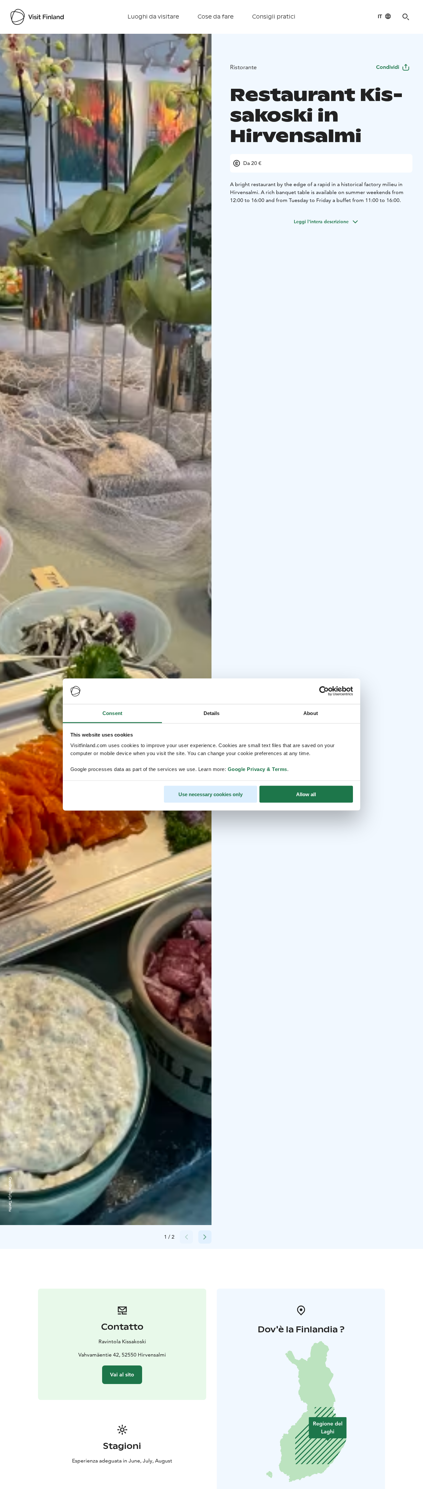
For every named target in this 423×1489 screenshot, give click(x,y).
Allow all (306, 794)
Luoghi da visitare (153, 16)
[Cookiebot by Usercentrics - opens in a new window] (324, 691)
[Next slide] (205, 1237)
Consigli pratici (273, 16)
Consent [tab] (112, 713)
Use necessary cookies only (210, 794)
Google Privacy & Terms (257, 769)
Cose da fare (216, 16)
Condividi (387, 67)
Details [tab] (212, 713)
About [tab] (310, 713)
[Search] (405, 17)
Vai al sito (122, 1374)
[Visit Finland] (37, 17)
